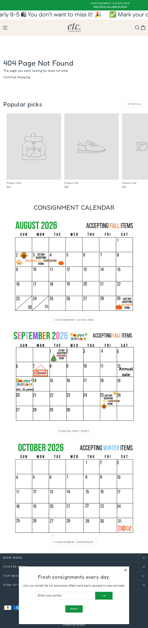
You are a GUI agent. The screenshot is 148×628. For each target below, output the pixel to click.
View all (135, 104)
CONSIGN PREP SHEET (74, 431)
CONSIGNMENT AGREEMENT (74, 542)
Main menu (13, 558)
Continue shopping (16, 77)
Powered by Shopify (74, 624)
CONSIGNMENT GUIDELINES (74, 320)
